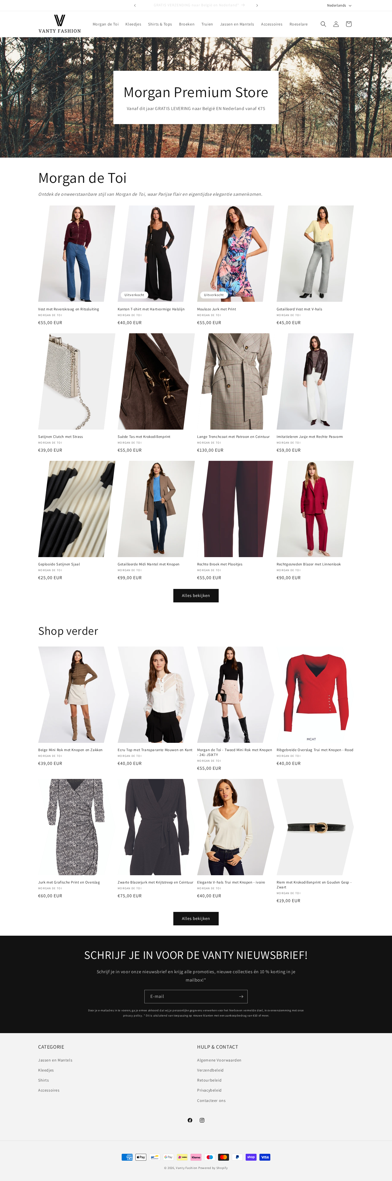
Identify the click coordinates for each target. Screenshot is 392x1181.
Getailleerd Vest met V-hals (299, 309)
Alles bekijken (196, 595)
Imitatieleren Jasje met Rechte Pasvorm (310, 436)
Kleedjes (46, 1070)
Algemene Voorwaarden (219, 1060)
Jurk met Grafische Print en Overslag (69, 882)
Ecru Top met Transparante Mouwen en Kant (155, 750)
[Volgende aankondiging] (257, 5)
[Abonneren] (241, 996)
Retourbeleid (209, 1080)
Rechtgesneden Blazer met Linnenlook (309, 564)
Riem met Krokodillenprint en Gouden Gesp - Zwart (314, 885)
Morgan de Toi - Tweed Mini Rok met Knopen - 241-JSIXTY (234, 752)
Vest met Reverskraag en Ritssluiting (68, 309)
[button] (323, 24)
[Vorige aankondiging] (135, 5)
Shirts (43, 1080)
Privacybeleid (209, 1090)
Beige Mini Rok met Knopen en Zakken (70, 750)
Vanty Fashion (186, 1168)
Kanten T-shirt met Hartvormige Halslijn (151, 309)
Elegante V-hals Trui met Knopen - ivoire (231, 882)
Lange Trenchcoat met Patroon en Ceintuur (233, 436)
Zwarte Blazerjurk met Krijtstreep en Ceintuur (155, 882)
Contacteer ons (211, 1100)
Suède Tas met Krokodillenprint (144, 436)
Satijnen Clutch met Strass (60, 436)
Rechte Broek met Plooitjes (219, 564)
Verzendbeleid (210, 1070)
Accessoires (49, 1090)
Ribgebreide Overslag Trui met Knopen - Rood (315, 750)
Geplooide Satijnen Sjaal (59, 564)
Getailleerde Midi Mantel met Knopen (149, 564)
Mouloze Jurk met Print (216, 309)
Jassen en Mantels (55, 1060)
